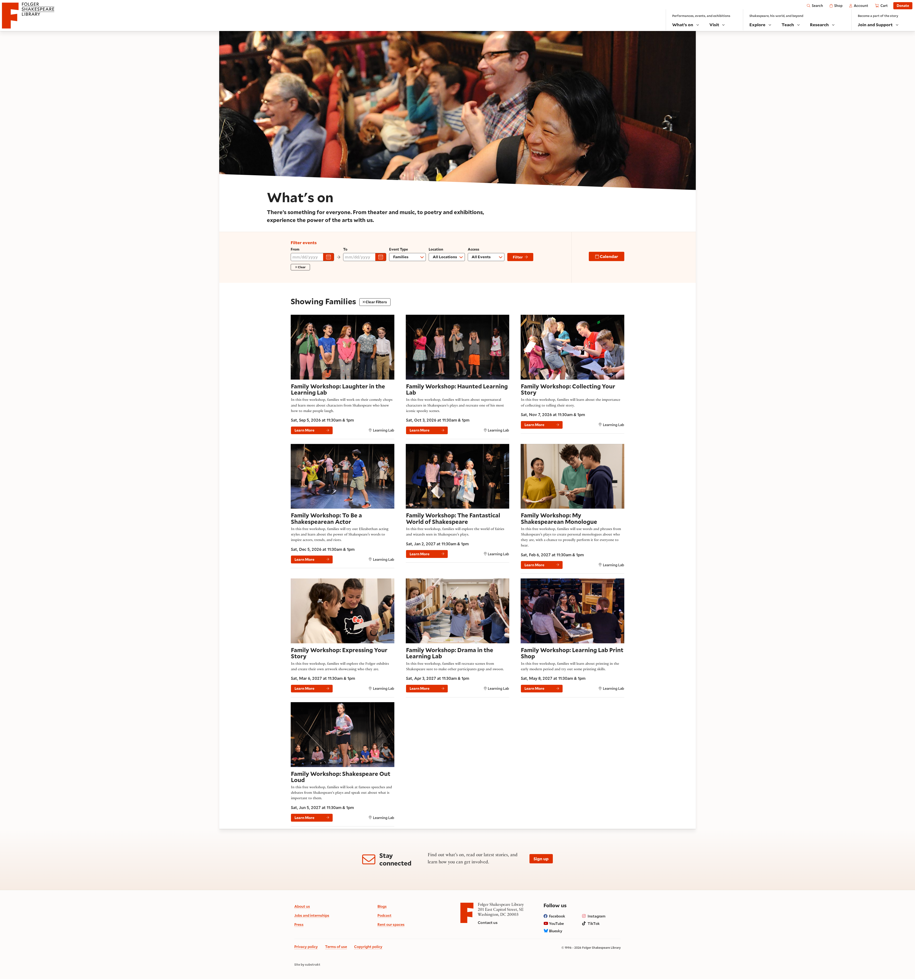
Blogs (382, 906)
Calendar (608, 256)
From (295, 249)
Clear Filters (376, 301)
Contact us (488, 922)
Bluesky (555, 930)
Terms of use (336, 946)
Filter (518, 256)
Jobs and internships (311, 915)
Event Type (398, 249)
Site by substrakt (307, 965)
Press (299, 924)
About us (302, 906)
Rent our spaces (391, 924)
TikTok (594, 923)
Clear (301, 267)
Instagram (596, 916)
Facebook (557, 916)
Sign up (541, 858)
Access (474, 249)
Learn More (304, 430)
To (345, 249)
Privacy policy (306, 946)
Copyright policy (368, 946)
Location (436, 249)
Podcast (384, 915)
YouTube (556, 923)
